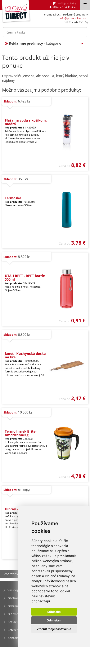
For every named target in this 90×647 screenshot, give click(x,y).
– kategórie (35, 43)
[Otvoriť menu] (85, 5)
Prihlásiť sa (70, 7)
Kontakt (13, 638)
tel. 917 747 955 (73, 22)
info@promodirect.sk (73, 18)
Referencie (15, 630)
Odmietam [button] (54, 620)
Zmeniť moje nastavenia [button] (54, 629)
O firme (13, 614)
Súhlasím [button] (54, 611)
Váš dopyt (15, 590)
